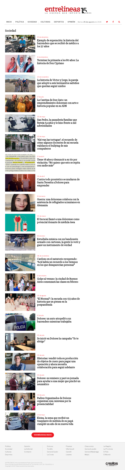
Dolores (50, 446)
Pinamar (69, 446)
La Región (107, 446)
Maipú (87, 455)
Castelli (68, 452)
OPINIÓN (71, 22)
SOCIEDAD (32, 22)
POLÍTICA (19, 22)
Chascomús (89, 446)
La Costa (50, 455)
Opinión (27, 446)
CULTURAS (45, 22)
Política (8, 446)
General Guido (52, 452)
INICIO (9, 22)
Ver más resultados (43, 435)
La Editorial (28, 449)
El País (106, 452)
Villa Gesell (70, 449)
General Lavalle (90, 449)
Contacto (27, 452)
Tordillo (50, 449)
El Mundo (107, 455)
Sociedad (8, 449)
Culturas (8, 452)
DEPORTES (59, 22)
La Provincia (108, 449)
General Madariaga (92, 452)
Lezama (69, 455)
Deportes (8, 455)
